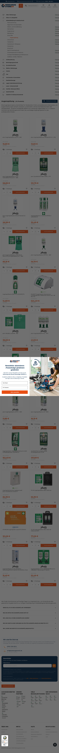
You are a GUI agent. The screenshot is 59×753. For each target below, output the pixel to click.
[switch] (4, 745)
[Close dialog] (57, 358)
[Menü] (7, 736)
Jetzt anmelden (15, 392)
